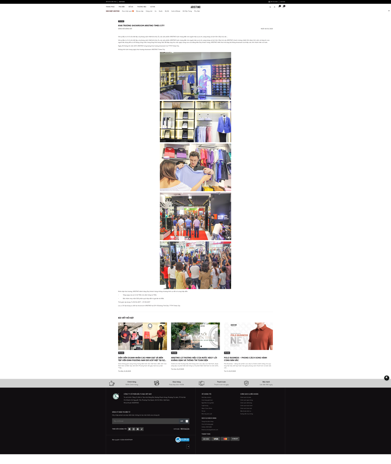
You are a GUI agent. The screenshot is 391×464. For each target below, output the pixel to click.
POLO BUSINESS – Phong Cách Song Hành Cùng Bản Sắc (245, 359)
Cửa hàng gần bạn (207, 400)
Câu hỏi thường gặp (207, 424)
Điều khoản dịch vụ (245, 411)
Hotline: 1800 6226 (207, 427)
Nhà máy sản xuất (207, 414)
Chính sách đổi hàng (246, 403)
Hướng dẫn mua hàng (246, 414)
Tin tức (203, 411)
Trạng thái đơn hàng (207, 421)
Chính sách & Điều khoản (249, 394)
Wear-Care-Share (207, 408)
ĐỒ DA (131, 7)
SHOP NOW (122, 1)
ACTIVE (152, 7)
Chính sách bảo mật (246, 408)
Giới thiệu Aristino (206, 397)
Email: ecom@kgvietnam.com (210, 429)
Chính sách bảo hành (246, 405)
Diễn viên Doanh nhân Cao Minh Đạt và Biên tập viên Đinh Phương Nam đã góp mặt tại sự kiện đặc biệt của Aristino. (141, 359)
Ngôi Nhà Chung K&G (208, 403)
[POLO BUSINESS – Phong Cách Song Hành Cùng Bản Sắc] (248, 336)
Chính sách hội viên (245, 397)
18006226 (184, 429)
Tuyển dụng (205, 405)
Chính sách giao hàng (246, 400)
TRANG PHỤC (110, 7)
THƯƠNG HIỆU (141, 7)
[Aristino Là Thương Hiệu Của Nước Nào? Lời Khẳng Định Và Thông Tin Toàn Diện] (195, 336)
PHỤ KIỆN (122, 7)
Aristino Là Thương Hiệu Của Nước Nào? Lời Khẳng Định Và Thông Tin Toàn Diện (194, 359)
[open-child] (389, 11)
